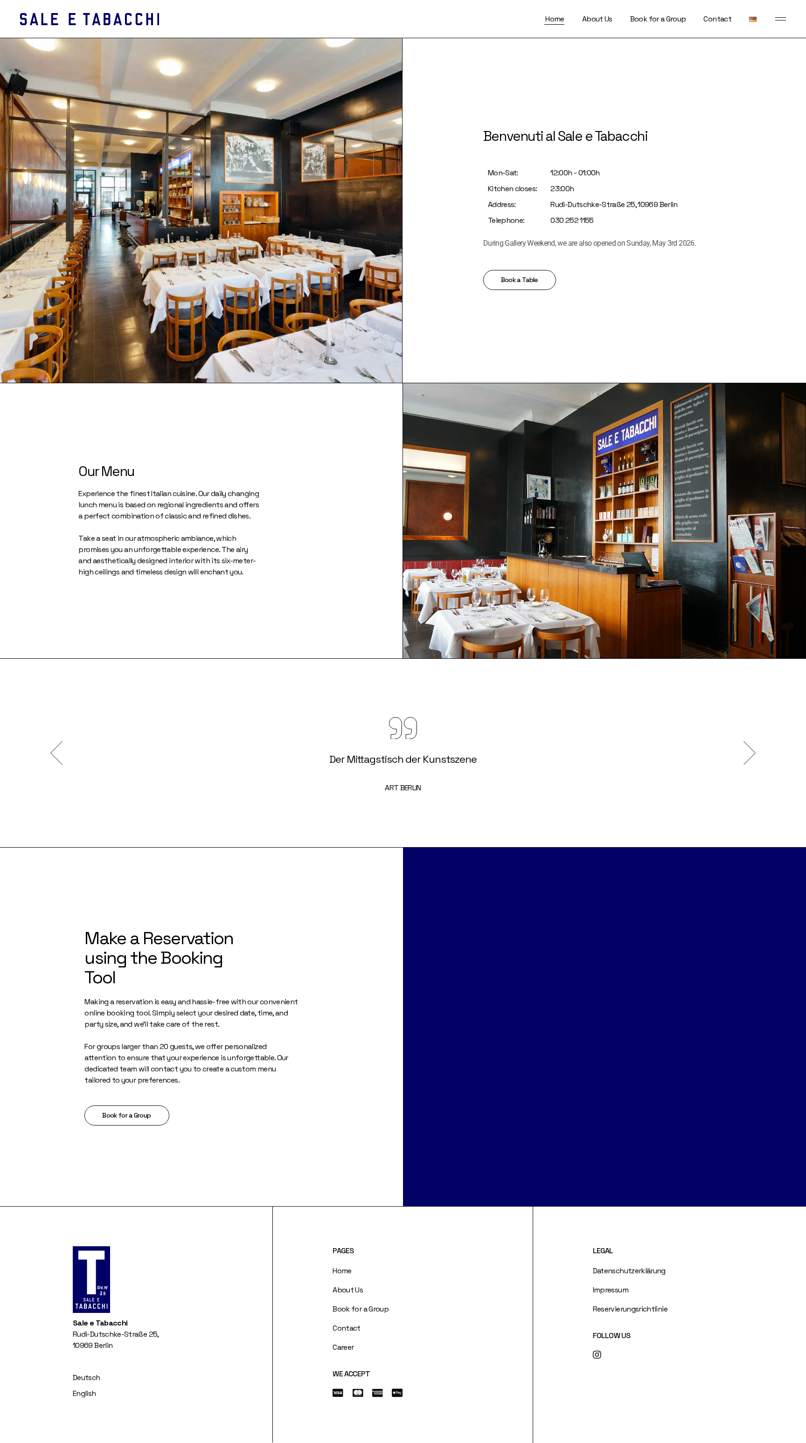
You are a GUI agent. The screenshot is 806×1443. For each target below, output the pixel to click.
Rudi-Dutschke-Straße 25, (594, 204)
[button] (56, 753)
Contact (347, 1328)
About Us (348, 1290)
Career (343, 1347)
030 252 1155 (571, 220)
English (84, 1393)
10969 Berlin (657, 204)
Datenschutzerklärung (629, 1271)
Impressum (610, 1290)
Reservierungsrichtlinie (630, 1309)
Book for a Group (361, 1309)
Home (342, 1271)
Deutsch (86, 1377)
